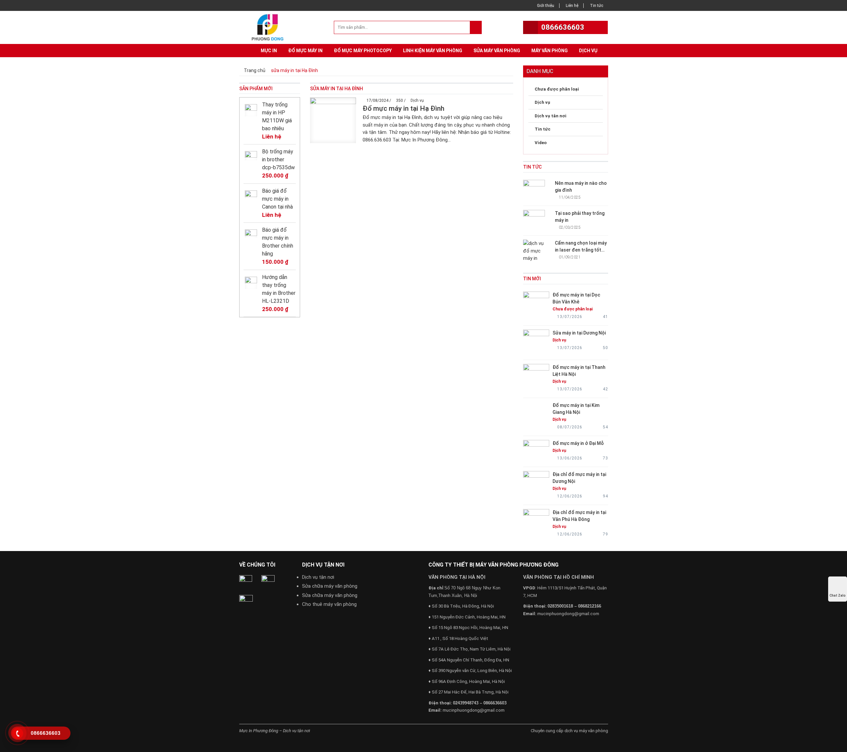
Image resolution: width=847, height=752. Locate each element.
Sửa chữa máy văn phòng (329, 586)
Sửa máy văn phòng (496, 50)
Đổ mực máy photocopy (363, 50)
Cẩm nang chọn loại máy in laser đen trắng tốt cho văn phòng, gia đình (581, 249)
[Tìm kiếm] (475, 27)
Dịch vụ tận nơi (318, 577)
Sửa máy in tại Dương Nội (579, 333)
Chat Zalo (837, 595)
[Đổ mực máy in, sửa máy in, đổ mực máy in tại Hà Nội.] (269, 27)
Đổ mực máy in (305, 50)
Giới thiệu (545, 5)
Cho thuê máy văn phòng (329, 604)
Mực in (269, 50)
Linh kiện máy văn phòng (432, 50)
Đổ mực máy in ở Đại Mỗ (578, 443)
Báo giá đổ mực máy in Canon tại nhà (277, 199)
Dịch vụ (588, 50)
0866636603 (562, 27)
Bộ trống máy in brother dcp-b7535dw (278, 159)
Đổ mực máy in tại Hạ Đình (403, 108)
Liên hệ (572, 5)
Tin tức (596, 5)
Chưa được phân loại (557, 89)
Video (541, 142)
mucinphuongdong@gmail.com (474, 710)
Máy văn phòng (549, 50)
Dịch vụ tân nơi (550, 115)
